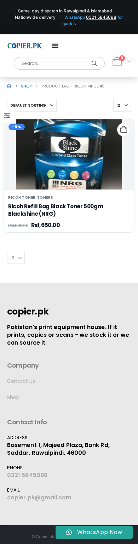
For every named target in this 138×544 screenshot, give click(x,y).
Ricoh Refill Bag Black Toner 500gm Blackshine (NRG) (55, 210)
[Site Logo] (24, 45)
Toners (45, 197)
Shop (13, 397)
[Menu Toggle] (55, 45)
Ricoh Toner (22, 197)
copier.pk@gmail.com (39, 497)
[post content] (69, 154)
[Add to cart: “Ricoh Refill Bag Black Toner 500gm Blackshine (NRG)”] (123, 129)
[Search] (94, 63)
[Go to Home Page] (9, 86)
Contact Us (21, 381)
